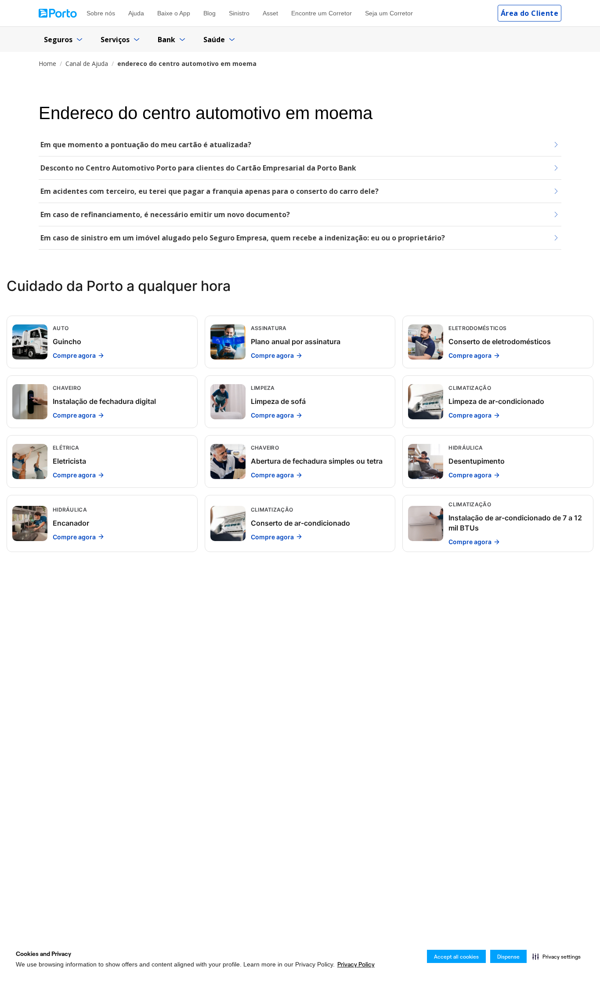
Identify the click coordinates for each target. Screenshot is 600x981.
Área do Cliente (529, 13)
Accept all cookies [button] (456, 956)
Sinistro (239, 13)
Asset (270, 13)
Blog (209, 13)
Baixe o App (173, 13)
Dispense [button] (508, 956)
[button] (556, 956)
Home (47, 63)
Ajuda (136, 13)
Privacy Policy (356, 964)
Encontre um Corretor (321, 13)
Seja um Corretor (389, 13)
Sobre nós (101, 13)
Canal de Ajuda (86, 63)
